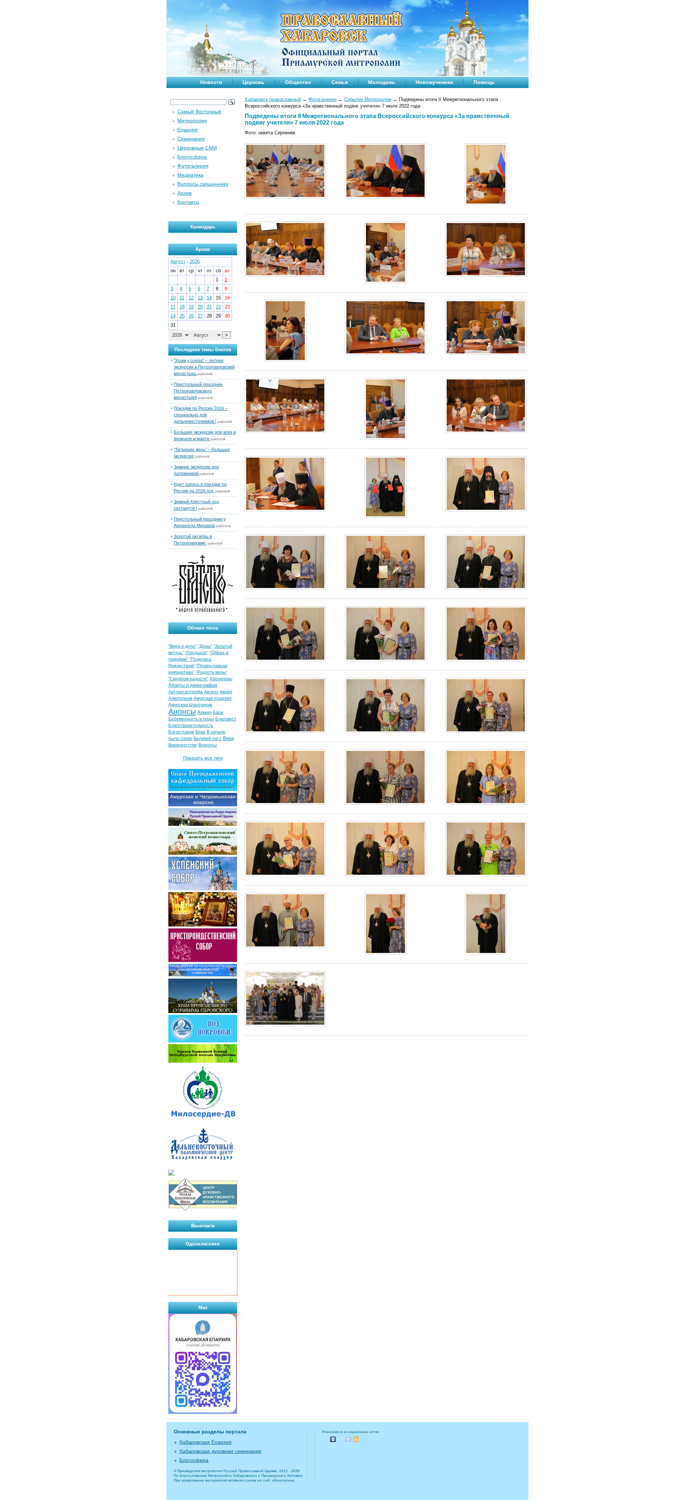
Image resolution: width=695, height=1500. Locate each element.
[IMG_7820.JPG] (285, 1024)
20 (200, 307)
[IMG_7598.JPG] (285, 196)
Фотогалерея (322, 99)
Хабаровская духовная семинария (220, 1451)
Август (177, 261)
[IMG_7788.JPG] (285, 874)
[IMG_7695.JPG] (285, 509)
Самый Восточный (199, 111)
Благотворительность (190, 725)
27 (200, 316)
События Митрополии (367, 99)
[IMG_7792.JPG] (385, 874)
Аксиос (211, 691)
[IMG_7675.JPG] (485, 431)
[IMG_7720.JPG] (285, 588)
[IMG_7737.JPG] (285, 659)
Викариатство (182, 745)
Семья (340, 82)
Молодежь (381, 82)
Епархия (187, 130)
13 (200, 298)
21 (209, 307)
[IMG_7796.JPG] (485, 874)
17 (173, 307)
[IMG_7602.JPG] (385, 196)
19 (191, 307)
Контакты (188, 202)
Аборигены (221, 678)
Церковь (254, 82)
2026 (195, 261)
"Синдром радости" (188, 678)
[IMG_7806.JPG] (386, 952)
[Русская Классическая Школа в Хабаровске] (202, 1210)
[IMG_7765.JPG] (485, 731)
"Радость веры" (211, 672)
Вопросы (207, 745)
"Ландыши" (196, 652)
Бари (218, 712)
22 (218, 307)
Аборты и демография (192, 685)
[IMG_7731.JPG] (485, 588)
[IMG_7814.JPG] (486, 952)
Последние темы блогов (202, 349)
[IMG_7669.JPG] (285, 431)
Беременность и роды (191, 719)
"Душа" (205, 646)
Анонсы (182, 711)
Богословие (181, 732)
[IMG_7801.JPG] (285, 946)
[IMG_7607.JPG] (285, 275)
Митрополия (192, 120)
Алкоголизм (180, 698)
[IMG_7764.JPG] (385, 731)
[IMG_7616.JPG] (386, 281)
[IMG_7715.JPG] (485, 509)
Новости (211, 82)
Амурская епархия (213, 698)
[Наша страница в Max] (202, 1412)
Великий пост (208, 738)
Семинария (191, 139)
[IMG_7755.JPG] (285, 731)
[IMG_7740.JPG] (385, 659)
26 (191, 316)
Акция (226, 691)
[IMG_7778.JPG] (385, 803)
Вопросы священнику (202, 184)
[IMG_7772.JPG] (285, 803)
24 (173, 316)
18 (182, 307)
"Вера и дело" (182, 646)
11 (182, 298)
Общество (298, 82)
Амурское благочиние (190, 704)
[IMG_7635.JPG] (385, 353)
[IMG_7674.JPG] (386, 438)
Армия (204, 712)
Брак (200, 732)
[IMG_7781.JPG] (485, 803)
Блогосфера (192, 157)
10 (173, 298)
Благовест (225, 719)
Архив (184, 193)
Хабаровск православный (273, 99)
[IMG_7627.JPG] (285, 359)
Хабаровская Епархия (205, 1442)
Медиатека (190, 175)
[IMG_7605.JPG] (486, 203)
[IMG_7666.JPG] (485, 353)
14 (209, 298)
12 (191, 298)
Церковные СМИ (197, 148)
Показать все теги (203, 758)
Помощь (484, 82)
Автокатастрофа (185, 691)
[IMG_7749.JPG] (485, 659)
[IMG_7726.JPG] (385, 588)
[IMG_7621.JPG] (485, 275)
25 (182, 316)
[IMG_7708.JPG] (386, 516)
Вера (228, 738)
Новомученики (434, 82)
